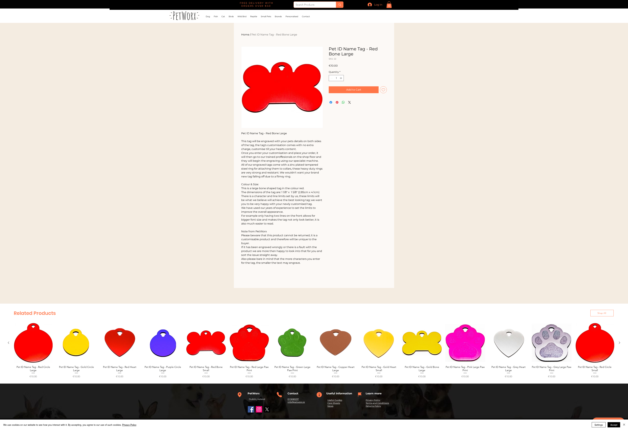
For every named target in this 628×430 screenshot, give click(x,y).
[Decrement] (331, 78)
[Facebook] (251, 409)
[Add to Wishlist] (383, 89)
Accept (613, 424)
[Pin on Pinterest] (337, 102)
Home (245, 34)
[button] (389, 4)
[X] (267, 409)
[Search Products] (339, 5)
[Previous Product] (8, 343)
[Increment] (341, 78)
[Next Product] (619, 343)
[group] (314, 351)
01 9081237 (293, 399)
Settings (598, 424)
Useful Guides (334, 400)
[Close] (624, 424)
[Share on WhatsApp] (343, 102)
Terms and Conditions (377, 403)
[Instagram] (259, 409)
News (330, 406)
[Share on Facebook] (331, 102)
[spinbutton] (336, 78)
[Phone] (239, 394)
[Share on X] (349, 102)
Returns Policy (373, 406)
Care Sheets (333, 403)
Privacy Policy (373, 400)
